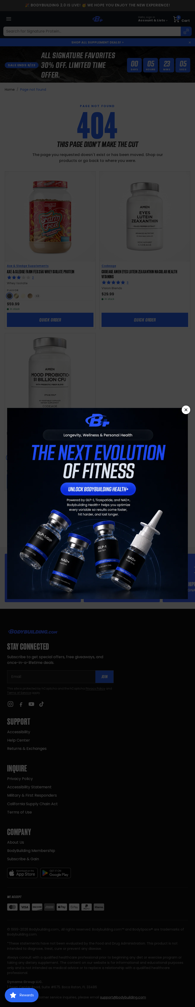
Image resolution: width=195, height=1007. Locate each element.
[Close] (186, 410)
